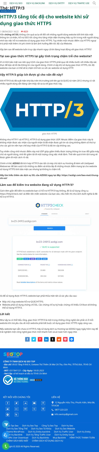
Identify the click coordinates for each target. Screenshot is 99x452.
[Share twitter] (33, 340)
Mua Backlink (59, 437)
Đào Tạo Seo (12, 425)
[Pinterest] (43, 404)
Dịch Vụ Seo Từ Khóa (41, 428)
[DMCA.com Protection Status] (35, 379)
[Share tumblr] (52, 340)
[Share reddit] (59, 340)
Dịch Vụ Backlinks (40, 437)
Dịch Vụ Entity (84, 431)
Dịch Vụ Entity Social (64, 434)
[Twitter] (16, 404)
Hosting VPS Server (8, 11)
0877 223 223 (61, 409)
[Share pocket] (65, 340)
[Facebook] (7, 404)
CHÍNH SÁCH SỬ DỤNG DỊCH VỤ (47, 440)
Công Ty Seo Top (50, 425)
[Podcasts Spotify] (7, 415)
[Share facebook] (27, 340)
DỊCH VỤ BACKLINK (35, 3)
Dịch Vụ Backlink (14, 434)
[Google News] (25, 410)
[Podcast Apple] (43, 410)
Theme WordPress (15, 431)
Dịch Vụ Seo (67, 425)
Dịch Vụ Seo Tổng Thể (16, 428)
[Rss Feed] (16, 415)
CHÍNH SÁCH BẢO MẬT (17, 440)
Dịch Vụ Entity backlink (39, 431)
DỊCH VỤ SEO (16, 3)
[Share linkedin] (46, 340)
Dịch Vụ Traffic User (63, 431)
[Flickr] (16, 410)
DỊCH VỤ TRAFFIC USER (79, 3)
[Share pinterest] (40, 340)
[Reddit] (7, 410)
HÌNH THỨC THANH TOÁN (82, 437)
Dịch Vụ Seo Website (65, 428)
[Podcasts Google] (34, 410)
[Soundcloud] (25, 404)
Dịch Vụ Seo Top (30, 425)
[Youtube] (34, 404)
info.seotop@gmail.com (66, 414)
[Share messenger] (71, 340)
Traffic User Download (17, 437)
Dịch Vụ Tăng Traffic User (38, 434)
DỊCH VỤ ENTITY (56, 3)
